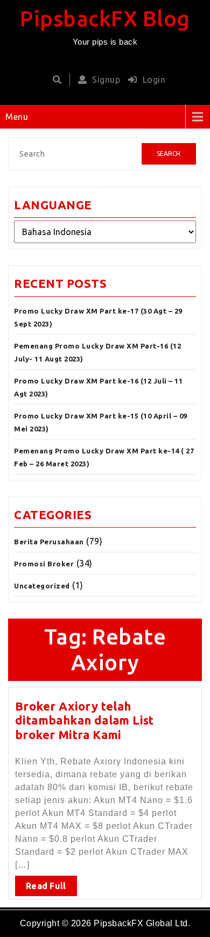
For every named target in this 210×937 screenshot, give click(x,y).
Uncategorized (42, 586)
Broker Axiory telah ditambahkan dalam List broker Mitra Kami (84, 720)
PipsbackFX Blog (105, 18)
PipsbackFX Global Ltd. (142, 923)
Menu (16, 117)
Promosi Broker (44, 563)
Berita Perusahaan (49, 541)
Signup (106, 79)
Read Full (46, 886)
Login (154, 79)
